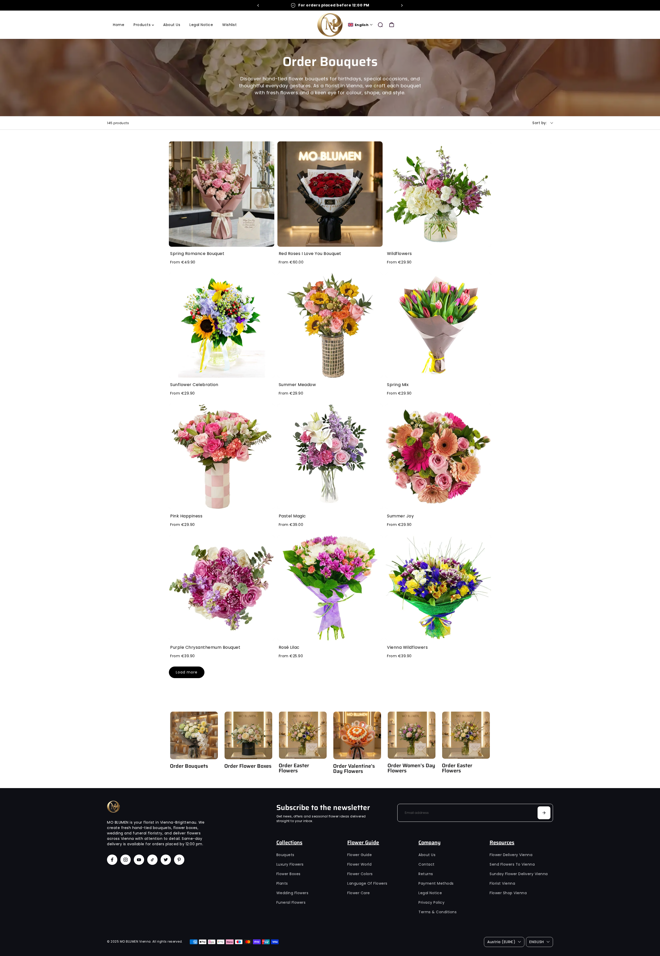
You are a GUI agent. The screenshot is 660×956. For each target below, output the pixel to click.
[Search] (380, 25)
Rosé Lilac (289, 647)
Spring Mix (398, 385)
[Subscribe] (544, 813)
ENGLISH (536, 941)
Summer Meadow (297, 385)
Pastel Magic (292, 516)
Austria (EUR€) (501, 941)
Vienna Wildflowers (407, 647)
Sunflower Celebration (194, 385)
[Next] (402, 5)
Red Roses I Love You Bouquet (310, 254)
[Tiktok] (152, 860)
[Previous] (258, 5)
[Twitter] (166, 860)
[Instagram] (125, 860)
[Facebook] (112, 860)
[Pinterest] (179, 860)
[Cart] (391, 25)
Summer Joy (400, 516)
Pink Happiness (186, 516)
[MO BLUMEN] (330, 25)
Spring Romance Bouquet (197, 254)
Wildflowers (399, 254)
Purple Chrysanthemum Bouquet (205, 647)
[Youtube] (139, 860)
